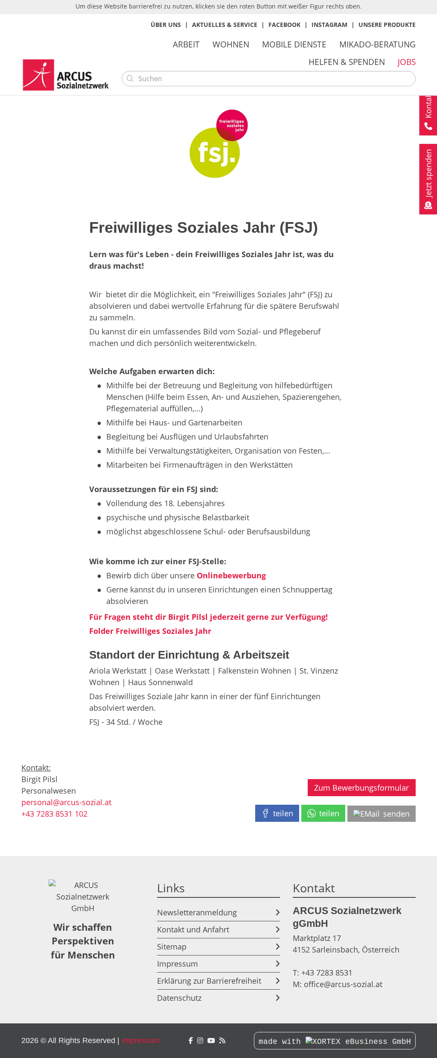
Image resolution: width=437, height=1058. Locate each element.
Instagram (329, 25)
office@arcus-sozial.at (343, 984)
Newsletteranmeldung (197, 912)
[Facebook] (191, 1040)
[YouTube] (211, 1040)
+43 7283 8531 (327, 972)
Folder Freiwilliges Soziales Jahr (150, 631)
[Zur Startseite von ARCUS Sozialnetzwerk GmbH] (68, 75)
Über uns (166, 25)
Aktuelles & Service (224, 25)
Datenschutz (179, 998)
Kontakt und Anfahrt (193, 929)
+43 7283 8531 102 (54, 814)
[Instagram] (200, 1040)
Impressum (177, 963)
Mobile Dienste (294, 44)
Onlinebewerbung (231, 575)
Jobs (407, 61)
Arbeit (186, 44)
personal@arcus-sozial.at (66, 802)
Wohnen (231, 44)
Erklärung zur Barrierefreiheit (209, 981)
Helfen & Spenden (347, 61)
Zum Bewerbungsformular (361, 788)
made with (282, 1041)
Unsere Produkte (387, 25)
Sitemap (171, 946)
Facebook (284, 25)
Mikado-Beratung (377, 44)
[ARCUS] (222, 1040)
